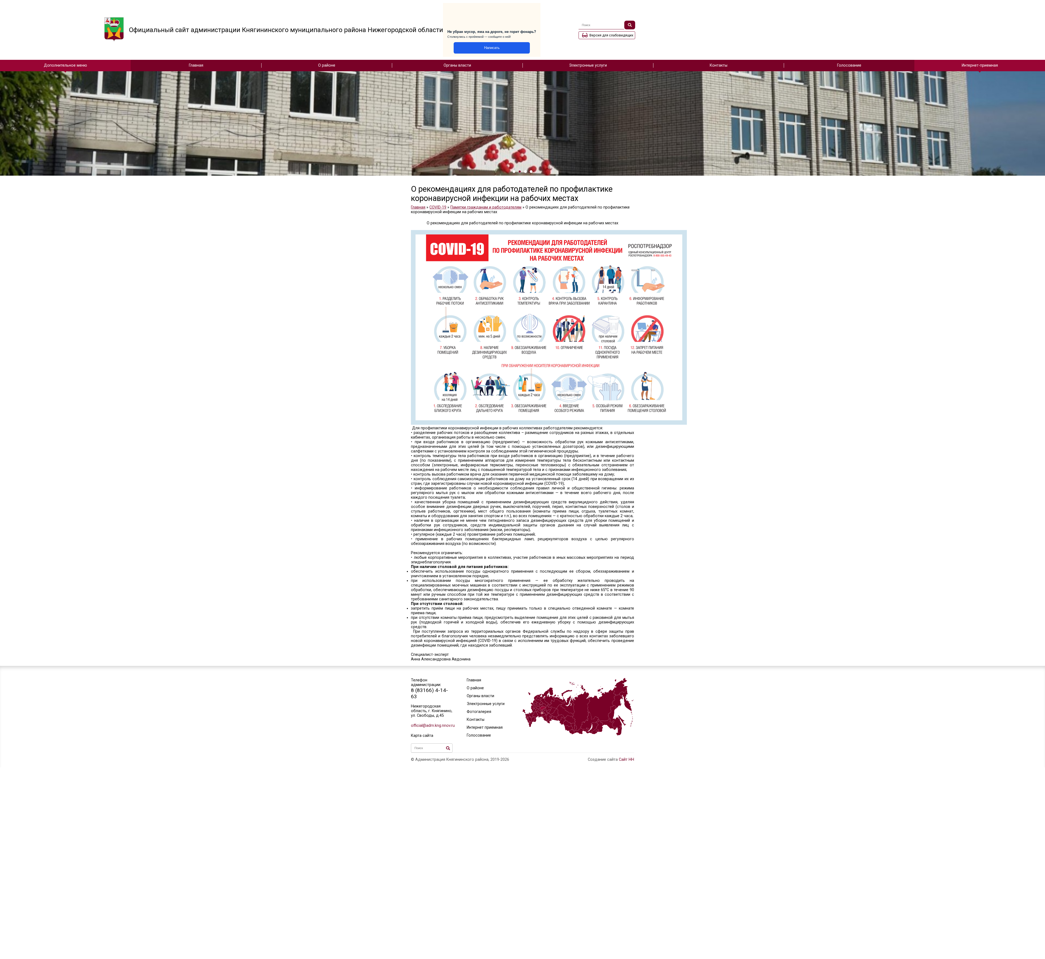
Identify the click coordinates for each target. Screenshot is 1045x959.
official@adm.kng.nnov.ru (432, 725)
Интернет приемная (485, 727)
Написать (492, 48)
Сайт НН (626, 759)
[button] (514, 171)
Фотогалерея (479, 711)
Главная (196, 65)
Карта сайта (422, 735)
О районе (326, 65)
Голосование (849, 65)
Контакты (718, 65)
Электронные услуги (588, 65)
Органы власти (457, 65)
